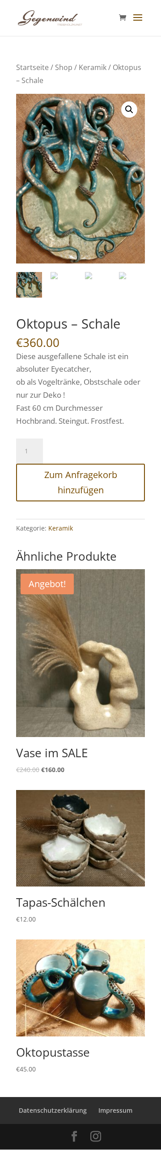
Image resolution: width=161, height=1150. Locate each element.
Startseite (32, 67)
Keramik (92, 67)
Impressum (115, 1110)
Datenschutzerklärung (53, 1110)
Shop (63, 67)
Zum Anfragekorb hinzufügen (80, 482)
